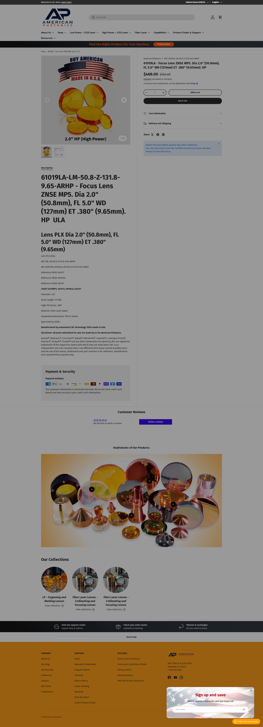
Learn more (66, 2)
